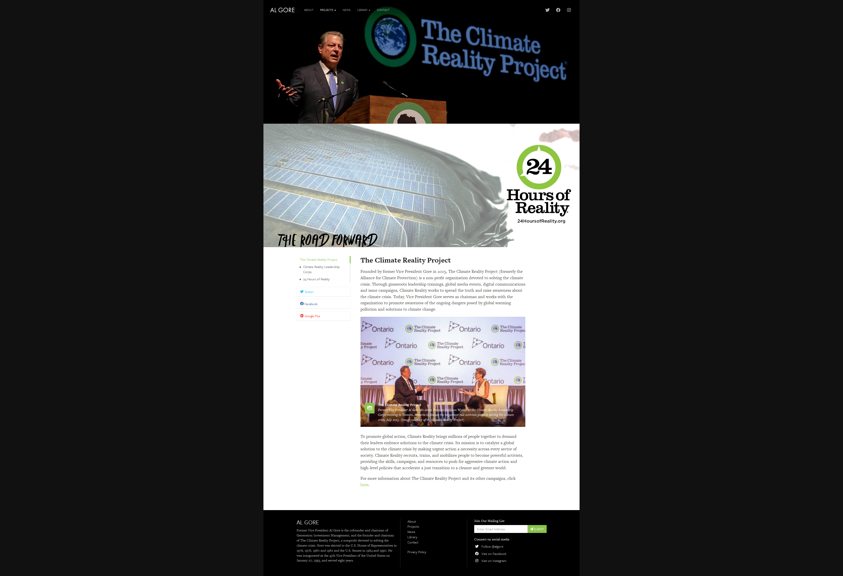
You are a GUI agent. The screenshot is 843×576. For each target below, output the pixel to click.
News (347, 10)
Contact (383, 10)
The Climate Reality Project (318, 259)
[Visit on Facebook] (558, 10)
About (308, 10)
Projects (413, 526)
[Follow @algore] (547, 10)
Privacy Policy (416, 551)
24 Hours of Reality (316, 279)
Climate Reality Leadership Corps (321, 269)
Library (412, 536)
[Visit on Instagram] (569, 10)
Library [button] (362, 10)
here (364, 485)
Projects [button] (327, 10)
